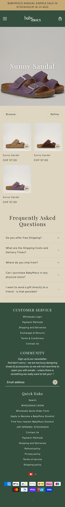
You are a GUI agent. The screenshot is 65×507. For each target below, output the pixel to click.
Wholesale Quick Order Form (32, 411)
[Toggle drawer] (5, 18)
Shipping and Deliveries (32, 327)
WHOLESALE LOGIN (32, 405)
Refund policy (32, 448)
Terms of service (32, 459)
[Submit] (55, 382)
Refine (55, 114)
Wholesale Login (32, 317)
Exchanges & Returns (32, 333)
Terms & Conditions (32, 338)
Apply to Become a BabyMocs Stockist (33, 416)
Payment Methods (32, 322)
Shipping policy (32, 464)
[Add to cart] (27, 147)
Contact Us (32, 343)
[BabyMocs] (32, 18)
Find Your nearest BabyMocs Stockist (32, 421)
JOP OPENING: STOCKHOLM (32, 427)
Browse (11, 114)
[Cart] (60, 19)
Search (32, 400)
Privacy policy (32, 454)
